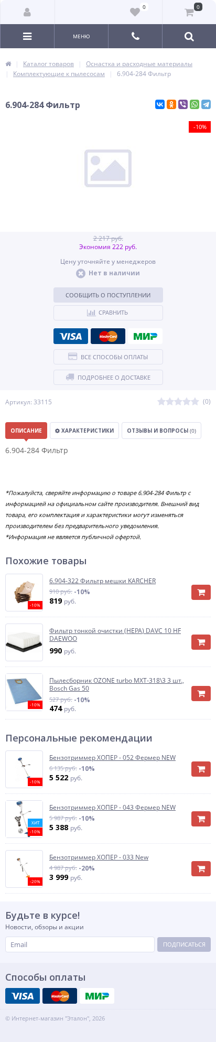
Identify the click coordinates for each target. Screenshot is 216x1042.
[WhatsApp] (194, 104)
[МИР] (145, 336)
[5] (195, 402)
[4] (186, 402)
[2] (170, 402)
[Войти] (28, 12)
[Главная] (8, 63)
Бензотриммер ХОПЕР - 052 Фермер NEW (112, 758)
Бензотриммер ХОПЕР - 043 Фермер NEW (112, 807)
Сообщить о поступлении (108, 295)
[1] (161, 402)
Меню (81, 36)
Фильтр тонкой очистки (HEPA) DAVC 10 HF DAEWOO (115, 635)
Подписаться (184, 944)
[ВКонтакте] (160, 104)
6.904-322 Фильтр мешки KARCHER (102, 581)
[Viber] (183, 104)
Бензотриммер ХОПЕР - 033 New (98, 857)
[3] (178, 402)
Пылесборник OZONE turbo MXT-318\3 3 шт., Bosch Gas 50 (116, 684)
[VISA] (70, 336)
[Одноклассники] (171, 104)
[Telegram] (206, 104)
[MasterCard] (108, 336)
